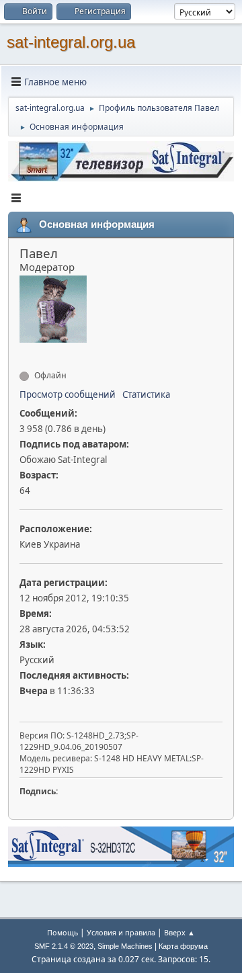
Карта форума (183, 946)
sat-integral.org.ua (71, 42)
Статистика (146, 394)
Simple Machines (125, 946)
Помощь (62, 932)
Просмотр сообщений (67, 394)
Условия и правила (121, 932)
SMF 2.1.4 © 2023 (63, 946)
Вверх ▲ (179, 932)
